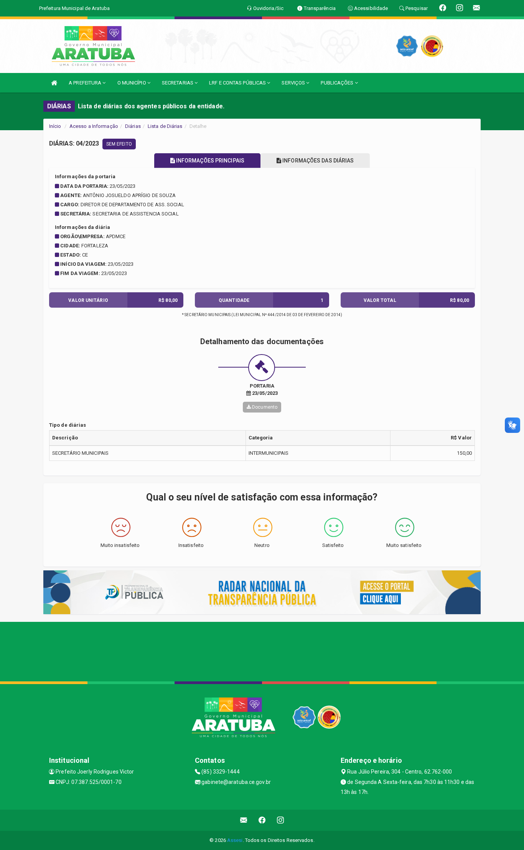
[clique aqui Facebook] (262, 820)
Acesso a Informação (93, 126)
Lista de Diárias (165, 126)
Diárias (133, 126)
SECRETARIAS (178, 83)
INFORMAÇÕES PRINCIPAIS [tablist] (209, 160)
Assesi (235, 840)
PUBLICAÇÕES (337, 83)
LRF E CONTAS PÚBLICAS (238, 83)
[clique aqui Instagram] (280, 820)
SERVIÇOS (294, 83)
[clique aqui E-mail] (243, 820)
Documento (264, 407)
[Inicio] (54, 83)
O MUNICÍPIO (132, 83)
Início (55, 126)
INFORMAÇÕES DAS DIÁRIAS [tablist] (317, 160)
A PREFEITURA (85, 83)
